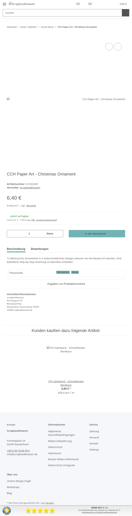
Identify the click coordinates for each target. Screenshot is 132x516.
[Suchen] (125, 12)
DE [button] (78, 4)
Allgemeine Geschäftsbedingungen (61, 433)
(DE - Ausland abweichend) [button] (44, 219)
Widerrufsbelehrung (60, 441)
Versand (31, 205)
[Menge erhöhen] (59, 233)
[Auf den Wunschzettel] (118, 46)
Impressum (54, 453)
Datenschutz (55, 447)
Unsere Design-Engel (19, 481)
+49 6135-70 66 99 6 (18, 450)
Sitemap (94, 449)
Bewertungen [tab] (39, 248)
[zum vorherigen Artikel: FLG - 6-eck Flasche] (114, 27)
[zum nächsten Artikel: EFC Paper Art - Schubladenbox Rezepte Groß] (121, 27)
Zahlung (94, 431)
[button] (101, 3)
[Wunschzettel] (108, 3)
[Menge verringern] (10, 233)
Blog (9, 493)
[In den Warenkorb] (9, 38)
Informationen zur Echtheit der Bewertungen (99, 512)
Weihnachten (63, 272)
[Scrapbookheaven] (22, 4)
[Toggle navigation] (4, 3)
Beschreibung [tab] (16, 248)
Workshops (13, 487)
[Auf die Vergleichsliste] (109, 46)
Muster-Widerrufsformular (63, 459)
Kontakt (93, 443)
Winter (75, 272)
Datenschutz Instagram (61, 465)
